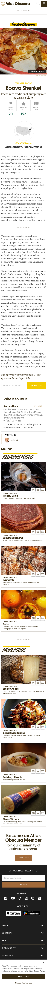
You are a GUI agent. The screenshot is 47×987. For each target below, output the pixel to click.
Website (38, 406)
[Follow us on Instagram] (26, 898)
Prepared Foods (23, 83)
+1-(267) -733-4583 (12, 420)
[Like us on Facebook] (5, 898)
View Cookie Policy (37, 971)
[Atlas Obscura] (16, 4)
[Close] (43, 962)
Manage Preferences (23, 983)
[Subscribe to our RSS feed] (39, 898)
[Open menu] (44, 3)
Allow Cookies (24, 976)
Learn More (23, 858)
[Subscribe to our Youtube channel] (13, 898)
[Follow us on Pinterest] (32, 898)
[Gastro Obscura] (23, 24)
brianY (14, 440)
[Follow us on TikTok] (19, 898)
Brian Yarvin (41, 76)
